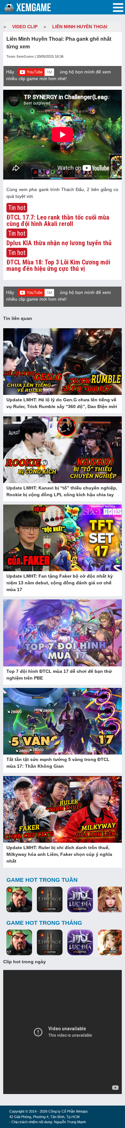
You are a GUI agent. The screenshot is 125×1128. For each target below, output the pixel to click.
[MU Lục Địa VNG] (80, 900)
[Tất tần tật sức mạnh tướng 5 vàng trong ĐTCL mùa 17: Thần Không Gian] (62, 721)
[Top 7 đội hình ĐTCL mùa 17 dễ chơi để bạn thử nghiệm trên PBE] (62, 633)
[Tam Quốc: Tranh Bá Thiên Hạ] (19, 900)
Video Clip (25, 26)
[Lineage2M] (50, 900)
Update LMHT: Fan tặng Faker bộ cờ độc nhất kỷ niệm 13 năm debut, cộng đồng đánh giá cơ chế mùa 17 (59, 582)
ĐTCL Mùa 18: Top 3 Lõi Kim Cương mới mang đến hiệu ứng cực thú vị (58, 265)
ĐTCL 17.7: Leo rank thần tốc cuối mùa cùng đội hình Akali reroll (57, 220)
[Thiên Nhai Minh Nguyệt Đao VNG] (110, 943)
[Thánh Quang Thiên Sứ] (110, 900)
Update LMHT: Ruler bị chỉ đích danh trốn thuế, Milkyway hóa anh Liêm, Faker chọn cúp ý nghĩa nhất (59, 854)
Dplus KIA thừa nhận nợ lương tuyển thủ (59, 243)
